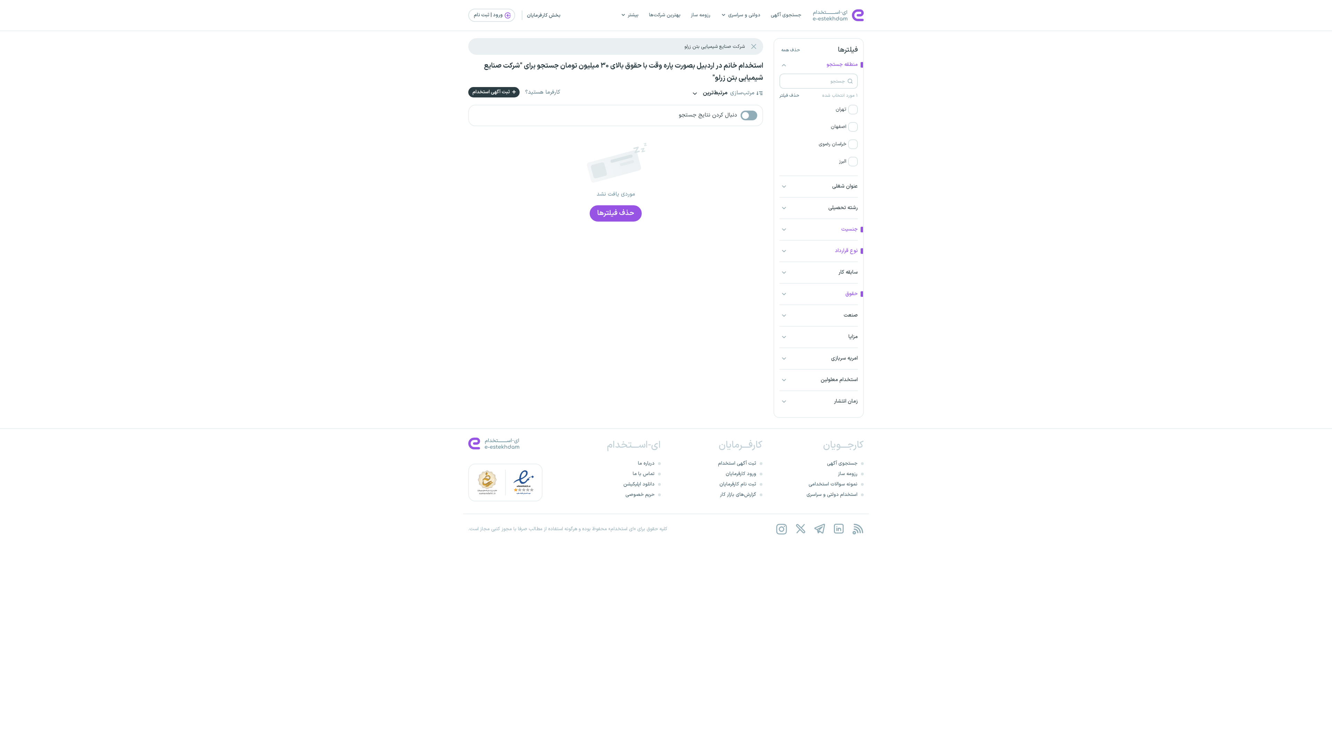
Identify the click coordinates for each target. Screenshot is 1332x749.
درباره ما (646, 463)
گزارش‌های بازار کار (738, 494)
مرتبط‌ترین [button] (714, 93)
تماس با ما (644, 473)
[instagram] (781, 529)
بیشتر (633, 15)
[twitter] (800, 529)
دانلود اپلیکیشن (639, 484)
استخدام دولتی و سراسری (831, 494)
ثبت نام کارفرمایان (737, 484)
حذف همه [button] (790, 50)
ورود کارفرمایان (741, 473)
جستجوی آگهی (786, 15)
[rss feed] (858, 529)
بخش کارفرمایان (544, 15)
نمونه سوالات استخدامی (833, 484)
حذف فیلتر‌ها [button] (615, 213)
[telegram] (819, 529)
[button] (818, 109)
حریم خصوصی (640, 494)
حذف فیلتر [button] (789, 95)
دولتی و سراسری (744, 15)
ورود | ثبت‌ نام (489, 15)
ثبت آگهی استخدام (491, 92)
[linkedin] (838, 529)
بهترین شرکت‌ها (665, 15)
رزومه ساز (700, 15)
